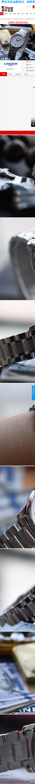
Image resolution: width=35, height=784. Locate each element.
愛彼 (31, 13)
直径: (27, 67)
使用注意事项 (18, 74)
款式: (27, 64)
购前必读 (10, 74)
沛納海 (27, 13)
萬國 (18, 13)
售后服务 (26, 74)
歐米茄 (15, 13)
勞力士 (22, 13)
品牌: (27, 61)
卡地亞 (10, 13)
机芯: (27, 70)
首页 (2, 13)
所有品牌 (5, 13)
